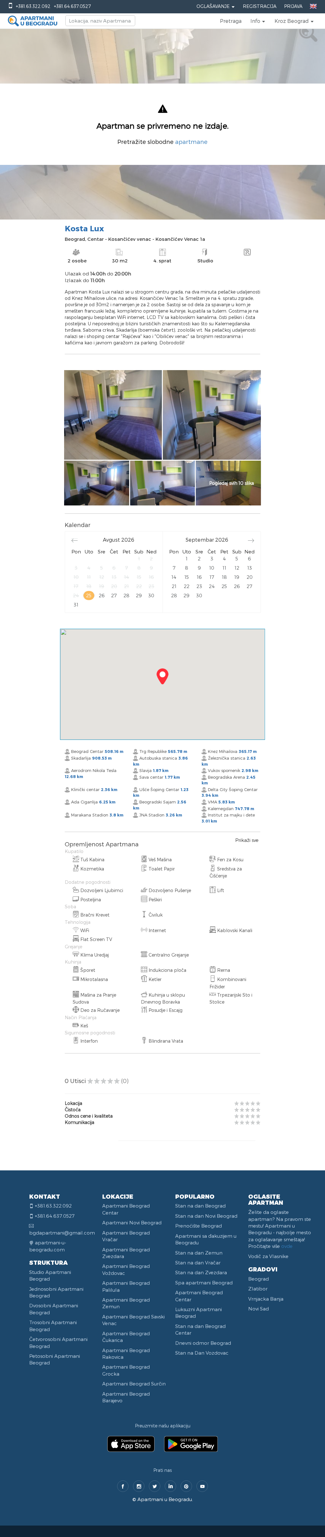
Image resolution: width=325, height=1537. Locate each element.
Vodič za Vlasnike (268, 1256)
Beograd (258, 1279)
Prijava (293, 6)
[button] (258, 21)
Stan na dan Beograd (200, 1206)
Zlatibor (258, 1288)
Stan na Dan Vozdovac (202, 1353)
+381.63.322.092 (33, 6)
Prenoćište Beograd (198, 1226)
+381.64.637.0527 (72, 6)
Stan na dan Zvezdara (201, 1272)
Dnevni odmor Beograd (203, 1343)
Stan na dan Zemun (198, 1253)
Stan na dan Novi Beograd (206, 1216)
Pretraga (231, 21)
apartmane (191, 141)
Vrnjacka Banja (265, 1299)
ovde (287, 1246)
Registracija (259, 6)
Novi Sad (258, 1308)
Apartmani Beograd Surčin (134, 1383)
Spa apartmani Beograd (204, 1282)
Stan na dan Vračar (198, 1262)
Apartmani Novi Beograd (132, 1222)
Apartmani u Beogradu (164, 1499)
